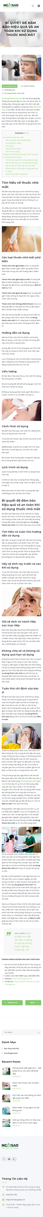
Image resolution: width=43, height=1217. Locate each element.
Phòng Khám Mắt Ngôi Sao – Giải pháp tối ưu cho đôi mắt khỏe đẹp (27, 1071)
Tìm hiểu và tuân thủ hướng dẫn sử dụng (21, 160)
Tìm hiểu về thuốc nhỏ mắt (13, 137)
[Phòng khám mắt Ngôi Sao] (11, 6)
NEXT (33, 1003)
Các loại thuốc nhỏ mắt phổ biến (18, 140)
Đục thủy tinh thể (11, 1048)
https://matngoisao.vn (15, 1200)
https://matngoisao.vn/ (22, 979)
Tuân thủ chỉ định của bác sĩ (16, 174)
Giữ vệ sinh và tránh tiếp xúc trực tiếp (20, 166)
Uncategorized (9, 86)
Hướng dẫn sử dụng (13, 143)
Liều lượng (9, 146)
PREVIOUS (13, 1003)
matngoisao (9, 90)
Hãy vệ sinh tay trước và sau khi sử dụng (21, 163)
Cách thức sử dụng (13, 149)
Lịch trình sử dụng (12, 151)
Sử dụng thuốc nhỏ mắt (14, 93)
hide (25, 133)
